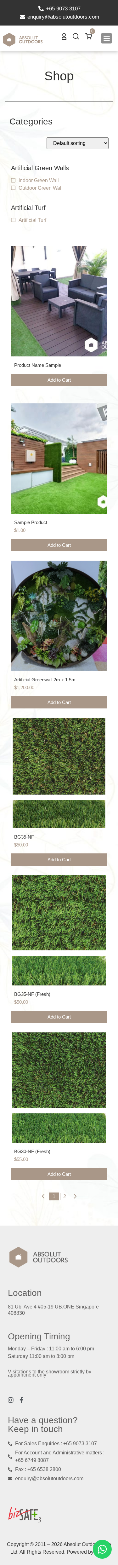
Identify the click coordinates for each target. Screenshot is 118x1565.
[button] (106, 38)
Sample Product (30, 522)
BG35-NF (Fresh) (32, 994)
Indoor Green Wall (39, 180)
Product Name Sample (37, 365)
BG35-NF (24, 837)
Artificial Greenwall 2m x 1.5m (45, 679)
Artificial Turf (32, 220)
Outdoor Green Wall (41, 188)
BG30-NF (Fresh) (32, 1151)
